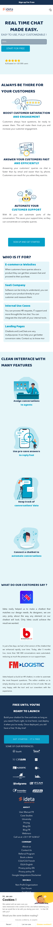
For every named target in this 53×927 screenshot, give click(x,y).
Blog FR (26, 830)
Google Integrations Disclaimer (26, 875)
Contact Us (26, 850)
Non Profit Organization (26, 885)
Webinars (26, 834)
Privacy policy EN (26, 868)
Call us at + (26, 837)
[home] (7, 10)
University (26, 819)
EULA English (26, 865)
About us (26, 847)
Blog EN (26, 826)
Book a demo (26, 858)
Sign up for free (26, 2)
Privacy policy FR (26, 872)
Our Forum (26, 889)
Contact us (27, 339)
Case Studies (26, 816)
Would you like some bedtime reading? (20, 916)
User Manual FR (26, 812)
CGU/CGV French (26, 861)
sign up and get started (26, 242)
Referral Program (27, 854)
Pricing (26, 823)
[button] (50, 10)
